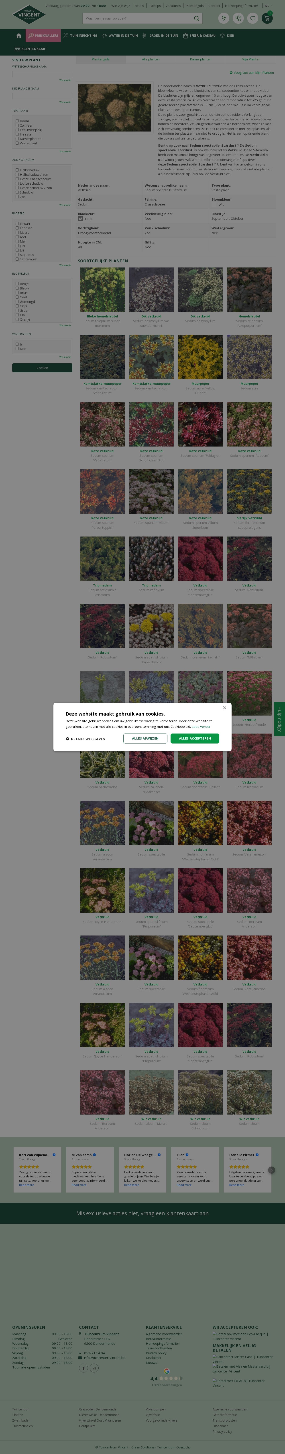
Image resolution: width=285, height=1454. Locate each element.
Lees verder (201, 726)
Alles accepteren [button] (195, 738)
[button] (85, 738)
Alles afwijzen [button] (145, 738)
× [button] (224, 708)
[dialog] (142, 727)
